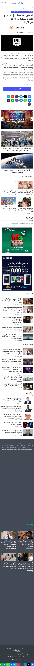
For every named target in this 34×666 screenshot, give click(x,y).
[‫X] (25, 96)
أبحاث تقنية (29, 12)
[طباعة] (29, 104)
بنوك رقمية (14, 657)
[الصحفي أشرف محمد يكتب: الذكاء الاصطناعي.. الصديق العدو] (28, 425)
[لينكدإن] (21, 96)
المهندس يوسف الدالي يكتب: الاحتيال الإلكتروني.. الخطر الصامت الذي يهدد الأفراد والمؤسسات (11, 408)
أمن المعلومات (20, 12)
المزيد (12, 659)
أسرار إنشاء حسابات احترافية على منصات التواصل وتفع (9, 208)
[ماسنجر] (29, 100)
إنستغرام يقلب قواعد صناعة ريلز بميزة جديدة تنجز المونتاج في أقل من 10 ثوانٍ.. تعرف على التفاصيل (12, 369)
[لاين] (12, 100)
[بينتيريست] (12, 96)
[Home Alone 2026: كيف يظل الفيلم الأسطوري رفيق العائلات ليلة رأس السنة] (25, 202)
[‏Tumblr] (17, 96)
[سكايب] (8, 96)
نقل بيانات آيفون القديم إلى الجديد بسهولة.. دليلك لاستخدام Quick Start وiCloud (12, 301)
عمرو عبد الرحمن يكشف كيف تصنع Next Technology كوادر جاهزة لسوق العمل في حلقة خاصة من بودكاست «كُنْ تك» (12, 310)
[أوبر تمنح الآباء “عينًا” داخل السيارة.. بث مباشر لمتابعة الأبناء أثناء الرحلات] (28, 386)
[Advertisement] (17, 471)
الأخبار (24, 8)
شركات (20, 657)
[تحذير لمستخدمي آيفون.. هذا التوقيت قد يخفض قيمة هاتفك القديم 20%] (28, 329)
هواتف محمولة (26, 657)
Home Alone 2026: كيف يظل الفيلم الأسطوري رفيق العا (25, 210)
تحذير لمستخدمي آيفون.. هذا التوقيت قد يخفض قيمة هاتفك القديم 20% (12, 328)
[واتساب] (25, 100)
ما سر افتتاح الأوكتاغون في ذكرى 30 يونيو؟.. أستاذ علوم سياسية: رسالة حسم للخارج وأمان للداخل (12, 416)
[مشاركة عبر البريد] (8, 100)
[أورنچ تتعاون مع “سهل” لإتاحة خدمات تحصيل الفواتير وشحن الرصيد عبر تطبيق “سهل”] (8, 185)
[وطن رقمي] (17, 3)
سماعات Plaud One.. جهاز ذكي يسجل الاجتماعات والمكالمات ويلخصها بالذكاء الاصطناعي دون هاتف (11, 337)
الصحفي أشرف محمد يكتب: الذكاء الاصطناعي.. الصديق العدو (13, 424)
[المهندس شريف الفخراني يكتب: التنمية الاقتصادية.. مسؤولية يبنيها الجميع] (28, 400)
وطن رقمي (16, 654)
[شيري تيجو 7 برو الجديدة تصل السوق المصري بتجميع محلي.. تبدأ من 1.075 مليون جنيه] (28, 362)
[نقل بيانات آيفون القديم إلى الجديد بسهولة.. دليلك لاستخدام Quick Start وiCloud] (28, 301)
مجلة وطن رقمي (19, 659)
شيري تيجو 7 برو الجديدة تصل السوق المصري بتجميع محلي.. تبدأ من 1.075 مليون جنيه (12, 361)
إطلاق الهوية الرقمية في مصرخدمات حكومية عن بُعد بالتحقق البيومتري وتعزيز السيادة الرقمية (12, 378)
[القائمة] (2, 3)
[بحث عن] (5, 3)
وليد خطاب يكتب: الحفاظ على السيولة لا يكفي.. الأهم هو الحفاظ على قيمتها (12, 432)
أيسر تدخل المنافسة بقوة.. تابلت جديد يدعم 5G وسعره (25, 192)
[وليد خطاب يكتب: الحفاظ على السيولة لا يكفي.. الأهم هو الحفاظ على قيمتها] (28, 432)
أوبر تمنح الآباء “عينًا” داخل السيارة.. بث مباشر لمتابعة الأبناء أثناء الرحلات (12, 385)
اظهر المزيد (17, 89)
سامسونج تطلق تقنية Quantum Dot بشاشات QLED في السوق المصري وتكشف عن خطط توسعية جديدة (12, 121)
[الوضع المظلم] (8, 3)
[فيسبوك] (29, 96)
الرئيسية (29, 8)
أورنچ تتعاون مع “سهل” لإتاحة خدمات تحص (9, 192)
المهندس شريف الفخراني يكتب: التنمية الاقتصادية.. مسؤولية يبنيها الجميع (12, 400)
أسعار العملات (8, 654)
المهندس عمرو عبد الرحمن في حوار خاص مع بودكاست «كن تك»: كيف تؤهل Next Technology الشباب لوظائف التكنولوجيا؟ (12, 320)
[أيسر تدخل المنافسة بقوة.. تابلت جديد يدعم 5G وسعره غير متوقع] (25, 185)
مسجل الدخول (22, 223)
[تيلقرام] (21, 100)
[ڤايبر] (17, 100)
